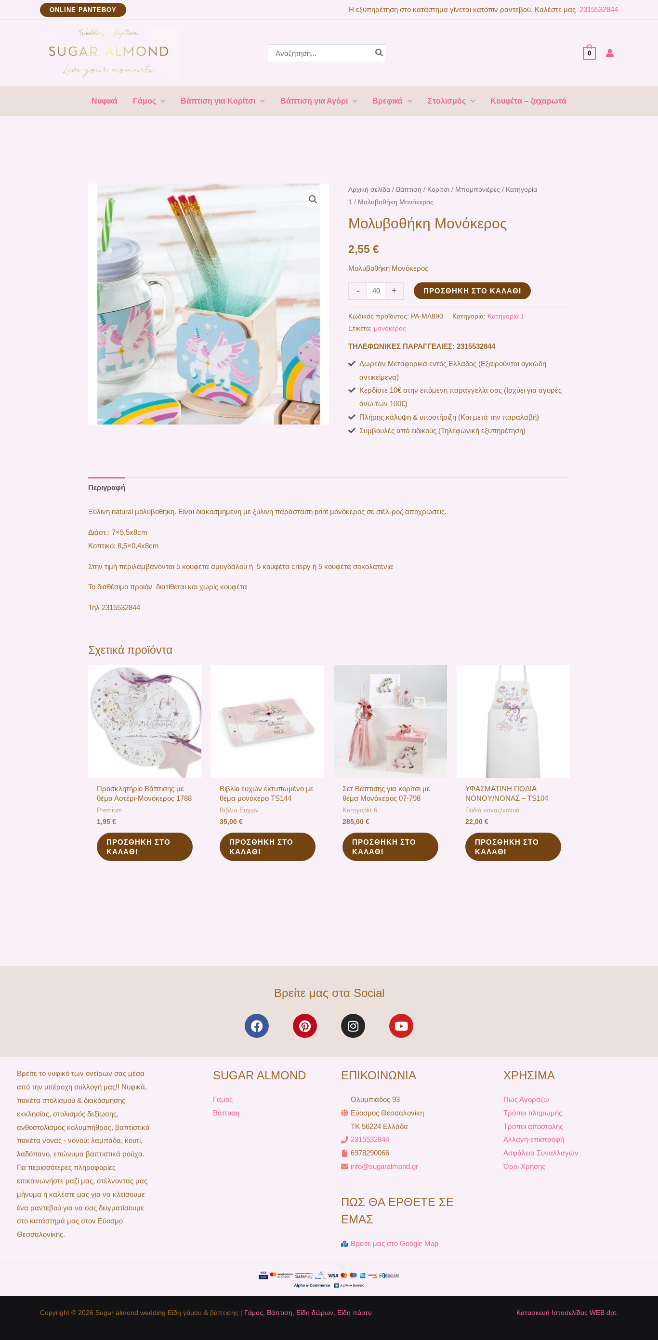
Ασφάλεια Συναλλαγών (541, 1153)
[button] (83, 10)
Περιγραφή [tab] (106, 487)
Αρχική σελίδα (369, 189)
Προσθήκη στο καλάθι (472, 291)
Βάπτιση (408, 189)
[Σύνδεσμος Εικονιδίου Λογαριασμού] (609, 53)
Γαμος (223, 1099)
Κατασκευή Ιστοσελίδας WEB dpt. (567, 1312)
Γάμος (253, 1312)
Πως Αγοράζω (526, 1099)
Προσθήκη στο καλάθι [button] (138, 847)
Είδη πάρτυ (354, 1312)
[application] (161, 101)
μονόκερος (390, 328)
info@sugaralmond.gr (384, 1166)
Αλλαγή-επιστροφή (533, 1139)
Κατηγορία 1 (506, 316)
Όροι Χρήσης (524, 1166)
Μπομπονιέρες (477, 189)
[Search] (379, 53)
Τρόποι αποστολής (533, 1126)
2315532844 (598, 9)
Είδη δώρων (314, 1312)
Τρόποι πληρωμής (532, 1113)
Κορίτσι (438, 189)
